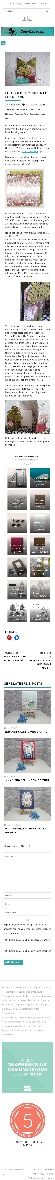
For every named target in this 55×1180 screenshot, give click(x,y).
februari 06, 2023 (13, 776)
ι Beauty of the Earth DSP (25, 109)
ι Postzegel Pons (21, 114)
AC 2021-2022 (14, 105)
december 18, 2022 (14, 825)
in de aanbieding (30, 151)
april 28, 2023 (12, 728)
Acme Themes (46, 1177)
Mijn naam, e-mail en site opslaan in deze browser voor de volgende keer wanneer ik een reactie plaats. (27, 929)
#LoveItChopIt (31, 105)
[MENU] (3, 43)
